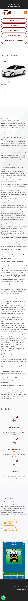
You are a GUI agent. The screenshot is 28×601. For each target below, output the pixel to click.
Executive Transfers (14, 449)
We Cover (21, 583)
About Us (9, 583)
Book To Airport (14, 30)
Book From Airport (14, 35)
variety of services (5, 175)
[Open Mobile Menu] (25, 12)
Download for (11, 522)
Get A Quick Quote (14, 20)
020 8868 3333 (20, 305)
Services (15, 583)
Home (4, 583)
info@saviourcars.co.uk (15, 6)
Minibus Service (14, 471)
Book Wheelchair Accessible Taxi (14, 41)
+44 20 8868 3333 (14, 4)
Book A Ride (14, 25)
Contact (13, 584)
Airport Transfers (14, 427)
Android (17, 390)
